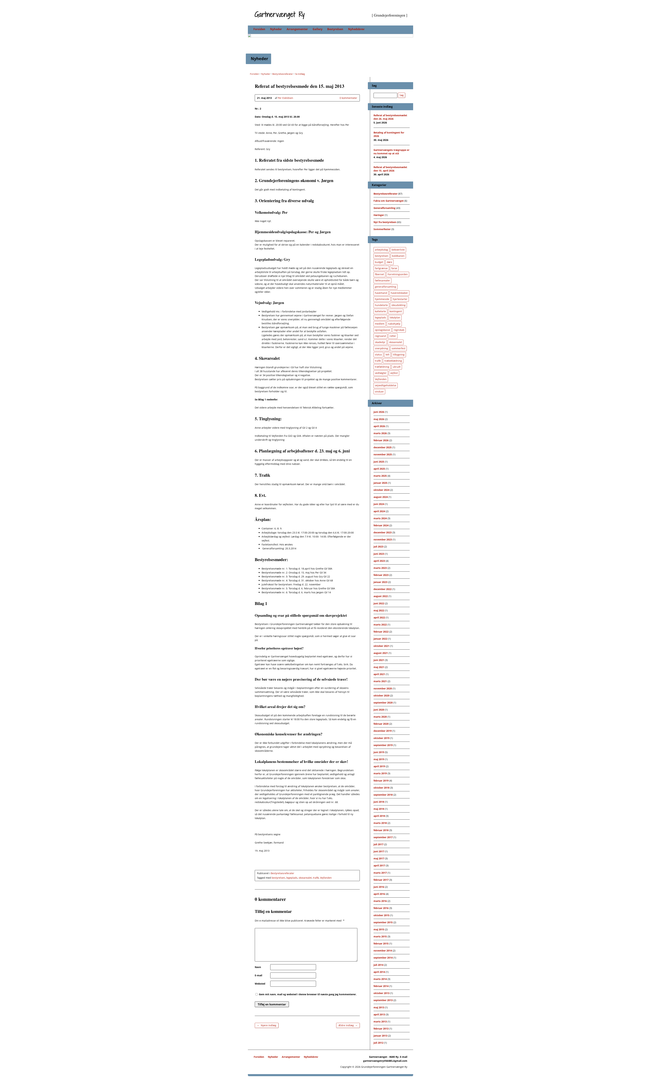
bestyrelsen (278, 877)
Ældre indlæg (348, 1025)
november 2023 (383, 539)
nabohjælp (394, 323)
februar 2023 (381, 575)
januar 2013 (380, 1035)
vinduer (379, 391)
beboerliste (398, 249)
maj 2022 (379, 610)
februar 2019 (381, 780)
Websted (260, 983)
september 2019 (383, 745)
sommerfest (398, 348)
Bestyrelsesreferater (282, 73)
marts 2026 (380, 433)
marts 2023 (380, 568)
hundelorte (381, 305)
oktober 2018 (381, 787)
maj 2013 (379, 1007)
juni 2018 (379, 801)
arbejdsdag (381, 249)
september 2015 (383, 922)
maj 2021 (379, 667)
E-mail (258, 975)
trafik (316, 877)
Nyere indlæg (266, 1025)
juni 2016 (379, 886)
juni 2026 (379, 411)
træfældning (382, 366)
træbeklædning (393, 360)
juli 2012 (378, 1042)
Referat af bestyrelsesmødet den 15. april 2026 (390, 168)
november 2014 (383, 950)
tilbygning (399, 354)
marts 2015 (380, 936)
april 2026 (379, 426)
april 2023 (379, 560)
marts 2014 (380, 979)
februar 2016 (381, 908)
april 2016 (379, 894)
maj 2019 (379, 759)
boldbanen (398, 255)
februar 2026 (381, 440)
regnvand (380, 336)
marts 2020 (380, 716)
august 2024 (381, 497)
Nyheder (276, 29)
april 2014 (379, 972)
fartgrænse (381, 268)
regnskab (399, 330)
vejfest (394, 373)
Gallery (317, 29)
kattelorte (380, 311)
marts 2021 (380, 681)
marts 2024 (380, 518)
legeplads (291, 877)
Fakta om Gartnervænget (389, 200)
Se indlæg (300, 73)
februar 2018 (381, 830)
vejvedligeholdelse (385, 385)
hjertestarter (400, 299)
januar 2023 (380, 582)
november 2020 (383, 688)
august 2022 (381, 596)
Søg (402, 95)
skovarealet (305, 877)
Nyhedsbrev (356, 29)
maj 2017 (379, 858)
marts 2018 (380, 823)
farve (394, 268)
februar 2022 (381, 631)
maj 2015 (379, 929)
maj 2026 (379, 419)
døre (389, 262)
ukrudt (397, 366)
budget (379, 262)
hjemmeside (382, 299)
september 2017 (383, 837)
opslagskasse (382, 330)
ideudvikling (398, 305)
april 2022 (379, 617)
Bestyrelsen (335, 29)
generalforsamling (385, 286)
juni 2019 (379, 752)
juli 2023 (378, 546)
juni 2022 (379, 603)
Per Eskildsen (285, 98)
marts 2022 (380, 624)
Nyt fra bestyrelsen (385, 222)
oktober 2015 (381, 915)
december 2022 (383, 589)
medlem (379, 323)
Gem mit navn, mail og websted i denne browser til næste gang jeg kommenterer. (307, 994)
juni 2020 (379, 709)
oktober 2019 (381, 738)
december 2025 (383, 447)
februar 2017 (381, 879)
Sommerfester (382, 229)
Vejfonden (326, 877)
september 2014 (383, 957)
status (378, 354)
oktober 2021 (381, 646)
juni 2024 (379, 504)
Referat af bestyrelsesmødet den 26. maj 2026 (390, 117)
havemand (381, 292)
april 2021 (379, 674)
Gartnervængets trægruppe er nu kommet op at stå (391, 151)
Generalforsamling (384, 208)
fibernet (379, 274)
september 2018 (383, 794)
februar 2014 (381, 986)
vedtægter (381, 373)
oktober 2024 (381, 490)
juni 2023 (379, 553)
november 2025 (383, 454)
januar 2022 (380, 638)
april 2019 (379, 766)
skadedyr (380, 342)
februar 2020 (381, 723)
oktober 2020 (381, 695)
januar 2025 (380, 482)
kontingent (396, 311)
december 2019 (383, 730)
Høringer (379, 215)
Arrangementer (297, 29)
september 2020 (383, 702)
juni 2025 (379, 461)
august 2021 (381, 653)
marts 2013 (380, 1021)
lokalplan (395, 317)
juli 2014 (378, 964)
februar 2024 (381, 525)
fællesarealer (382, 280)
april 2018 (379, 816)
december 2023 (383, 532)
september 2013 (383, 1000)
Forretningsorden (398, 274)
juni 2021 (379, 660)
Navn (258, 967)
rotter (393, 336)
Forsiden (259, 29)
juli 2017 (378, 844)
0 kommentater (337, 98)
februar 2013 (381, 1028)
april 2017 (379, 865)
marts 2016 (380, 901)
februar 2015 (381, 943)
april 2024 (379, 511)
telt (387, 354)
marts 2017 (380, 872)
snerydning (381, 348)
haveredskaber (399, 292)
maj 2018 (379, 808)
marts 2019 (380, 773)
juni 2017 (379, 851)
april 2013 (379, 1014)
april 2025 (379, 468)
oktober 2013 (381, 993)
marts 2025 (380, 475)
